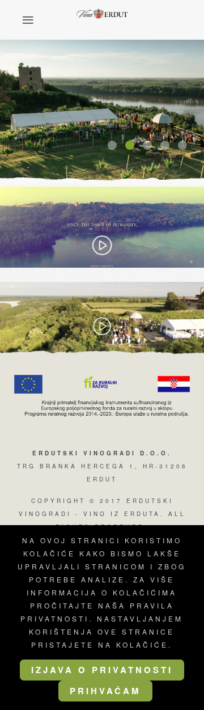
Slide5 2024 (186, 146)
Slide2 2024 (133, 146)
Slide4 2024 (168, 146)
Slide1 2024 (116, 146)
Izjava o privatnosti (102, 669)
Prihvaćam (105, 690)
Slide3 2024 (151, 146)
